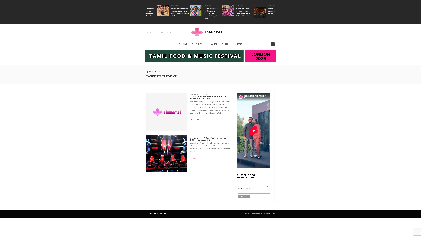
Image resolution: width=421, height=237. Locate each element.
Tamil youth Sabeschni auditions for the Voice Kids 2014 (208, 97)
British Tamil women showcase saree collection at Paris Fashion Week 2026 (232, 12)
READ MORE (194, 119)
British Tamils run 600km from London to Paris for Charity (265, 11)
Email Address (244, 188)
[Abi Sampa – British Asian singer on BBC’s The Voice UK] (166, 153)
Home (151, 72)
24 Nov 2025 (261, 5)
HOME (184, 44)
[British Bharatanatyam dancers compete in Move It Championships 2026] (152, 10)
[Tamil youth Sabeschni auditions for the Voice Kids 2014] (166, 112)
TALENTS (213, 44)
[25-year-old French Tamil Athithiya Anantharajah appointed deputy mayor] (184, 10)
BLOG (227, 44)
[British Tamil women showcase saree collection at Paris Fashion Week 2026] (217, 10)
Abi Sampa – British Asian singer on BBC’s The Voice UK (208, 139)
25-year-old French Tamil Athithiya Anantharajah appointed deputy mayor (200, 13)
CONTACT (238, 44)
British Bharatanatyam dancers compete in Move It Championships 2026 (169, 12)
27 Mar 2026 (197, 5)
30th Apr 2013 (194, 136)
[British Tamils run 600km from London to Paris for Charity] (249, 11)
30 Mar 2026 (164, 5)
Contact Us (270, 213)
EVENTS (198, 44)
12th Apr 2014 (194, 94)
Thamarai (204, 94)
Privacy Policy (257, 213)
